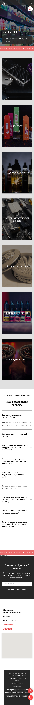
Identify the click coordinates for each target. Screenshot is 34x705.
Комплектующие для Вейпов (17, 596)
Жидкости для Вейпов (17, 549)
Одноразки (17, 503)
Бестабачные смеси (17, 643)
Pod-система (17, 456)
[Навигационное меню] (31, 3)
